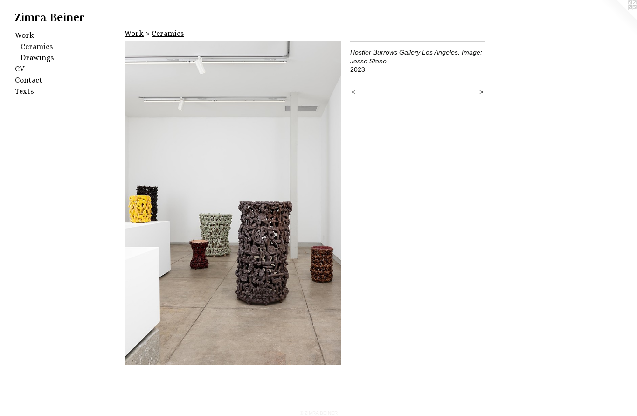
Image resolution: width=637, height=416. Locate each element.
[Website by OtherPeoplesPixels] (618, 18)
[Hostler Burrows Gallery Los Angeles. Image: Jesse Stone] (233, 203)
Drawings (37, 57)
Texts (24, 91)
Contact (28, 80)
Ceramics (37, 46)
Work (24, 35)
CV (19, 68)
